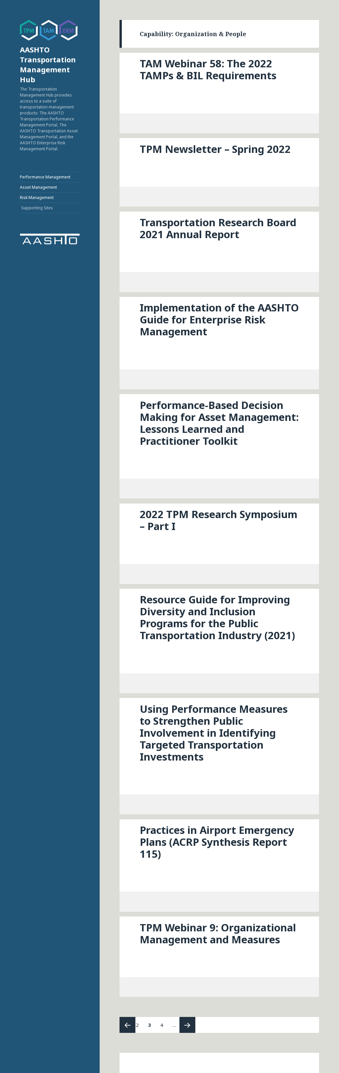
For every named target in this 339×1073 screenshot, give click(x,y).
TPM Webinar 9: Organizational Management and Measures (218, 933)
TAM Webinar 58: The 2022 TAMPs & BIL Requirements (208, 69)
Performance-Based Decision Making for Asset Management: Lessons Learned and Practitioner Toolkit (219, 423)
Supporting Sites (37, 208)
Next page (187, 1025)
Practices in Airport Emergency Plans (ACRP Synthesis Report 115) (217, 842)
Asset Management (38, 187)
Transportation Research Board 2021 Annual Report (218, 228)
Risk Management (37, 197)
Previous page (127, 1025)
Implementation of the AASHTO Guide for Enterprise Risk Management (219, 319)
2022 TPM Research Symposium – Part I (218, 520)
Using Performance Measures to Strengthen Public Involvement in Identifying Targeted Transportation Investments (214, 733)
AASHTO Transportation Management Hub (48, 64)
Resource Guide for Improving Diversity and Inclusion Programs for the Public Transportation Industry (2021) (217, 617)
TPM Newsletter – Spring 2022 (215, 149)
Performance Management (45, 177)
